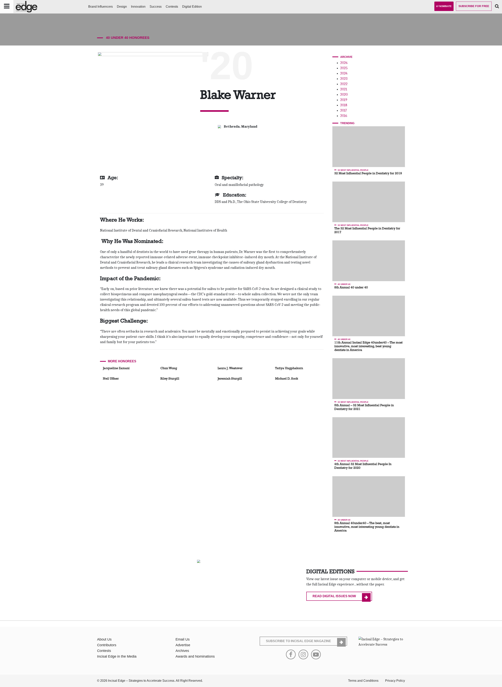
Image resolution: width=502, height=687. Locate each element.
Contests (172, 6)
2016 (343, 116)
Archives (182, 651)
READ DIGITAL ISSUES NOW (334, 596)
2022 (343, 84)
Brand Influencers (100, 6)
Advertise (183, 645)
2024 (343, 73)
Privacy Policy (395, 680)
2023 (343, 79)
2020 (344, 95)
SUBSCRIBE (298, 641)
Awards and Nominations (195, 656)
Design (122, 6)
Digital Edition (192, 6)
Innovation (138, 6)
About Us (104, 639)
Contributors (106, 645)
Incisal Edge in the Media (116, 656)
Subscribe (473, 6)
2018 (343, 105)
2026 (343, 63)
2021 (343, 89)
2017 (343, 110)
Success (156, 6)
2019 (343, 100)
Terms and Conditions (363, 680)
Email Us (183, 639)
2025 (343, 68)
